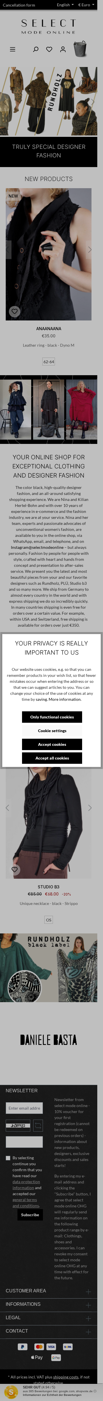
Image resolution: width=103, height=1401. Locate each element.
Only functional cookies (52, 716)
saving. (42, 699)
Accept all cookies (52, 758)
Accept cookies (52, 744)
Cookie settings (52, 730)
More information (65, 699)
